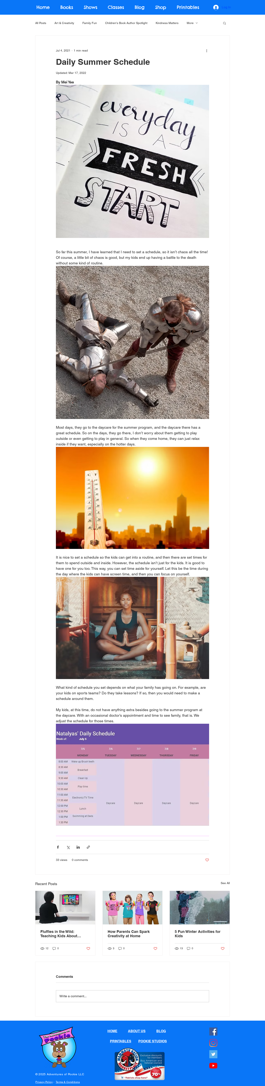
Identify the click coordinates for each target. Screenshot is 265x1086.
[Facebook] (213, 1031)
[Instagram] (213, 1043)
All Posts (40, 23)
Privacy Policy (44, 1082)
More (190, 23)
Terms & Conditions (68, 1082)
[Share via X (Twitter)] (68, 847)
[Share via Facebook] (58, 847)
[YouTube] (213, 1066)
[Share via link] (88, 847)
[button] (224, 23)
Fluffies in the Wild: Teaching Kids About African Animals (58, 933)
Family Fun (89, 23)
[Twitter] (213, 1054)
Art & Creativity (64, 23)
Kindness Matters (167, 23)
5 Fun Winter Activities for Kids (197, 933)
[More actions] (206, 50)
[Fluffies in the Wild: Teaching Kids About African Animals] (65, 907)
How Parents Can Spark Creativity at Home (129, 933)
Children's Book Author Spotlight (126, 23)
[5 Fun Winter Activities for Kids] (200, 907)
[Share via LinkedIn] (78, 847)
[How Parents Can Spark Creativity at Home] (133, 907)
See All (225, 883)
